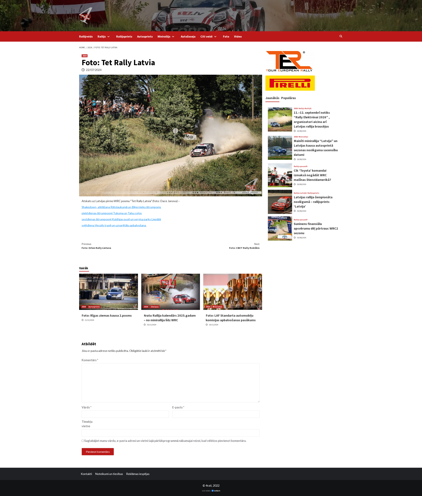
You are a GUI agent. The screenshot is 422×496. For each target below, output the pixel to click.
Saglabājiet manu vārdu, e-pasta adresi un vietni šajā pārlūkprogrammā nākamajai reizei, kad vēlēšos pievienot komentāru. (165, 441)
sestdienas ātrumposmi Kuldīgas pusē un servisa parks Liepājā (121, 219)
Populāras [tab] (288, 98)
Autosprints (145, 36)
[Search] (341, 36)
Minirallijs (164, 36)
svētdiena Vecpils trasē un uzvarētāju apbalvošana (114, 225)
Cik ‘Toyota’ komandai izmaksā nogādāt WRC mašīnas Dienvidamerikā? (312, 175)
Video (238, 36)
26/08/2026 (301, 131)
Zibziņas (155, 306)
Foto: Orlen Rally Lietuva (96, 245)
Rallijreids (86, 36)
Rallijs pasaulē (300, 166)
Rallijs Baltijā (305, 108)
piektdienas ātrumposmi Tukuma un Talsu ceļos (112, 213)
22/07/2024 (93, 70)
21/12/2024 (89, 320)
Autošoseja (188, 36)
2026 (296, 108)
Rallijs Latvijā (300, 193)
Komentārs (90, 360)
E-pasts (178, 407)
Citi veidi (206, 36)
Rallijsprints (124, 36)
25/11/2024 (151, 324)
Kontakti (86, 474)
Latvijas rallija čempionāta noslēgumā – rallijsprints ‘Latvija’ (313, 201)
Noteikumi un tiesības (109, 474)
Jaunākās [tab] (272, 98)
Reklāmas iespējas (138, 474)
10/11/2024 (213, 324)
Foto (226, 36)
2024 (85, 55)
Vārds (86, 407)
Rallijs (102, 36)
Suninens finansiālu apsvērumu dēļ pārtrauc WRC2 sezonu (316, 228)
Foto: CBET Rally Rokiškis (244, 245)
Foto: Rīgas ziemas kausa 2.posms (107, 315)
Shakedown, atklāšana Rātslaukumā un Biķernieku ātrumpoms (121, 207)
